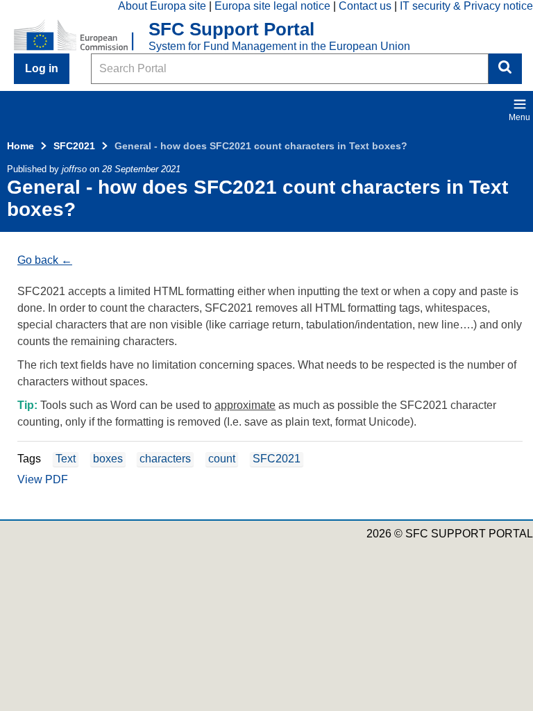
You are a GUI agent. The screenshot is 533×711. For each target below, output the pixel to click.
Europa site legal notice (272, 6)
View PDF (42, 479)
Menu (519, 117)
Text (66, 459)
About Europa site (162, 6)
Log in (41, 68)
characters (165, 459)
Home (20, 145)
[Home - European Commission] (81, 36)
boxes (108, 459)
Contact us (365, 6)
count (221, 459)
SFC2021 (74, 145)
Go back (37, 260)
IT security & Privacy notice (466, 6)
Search (505, 68)
